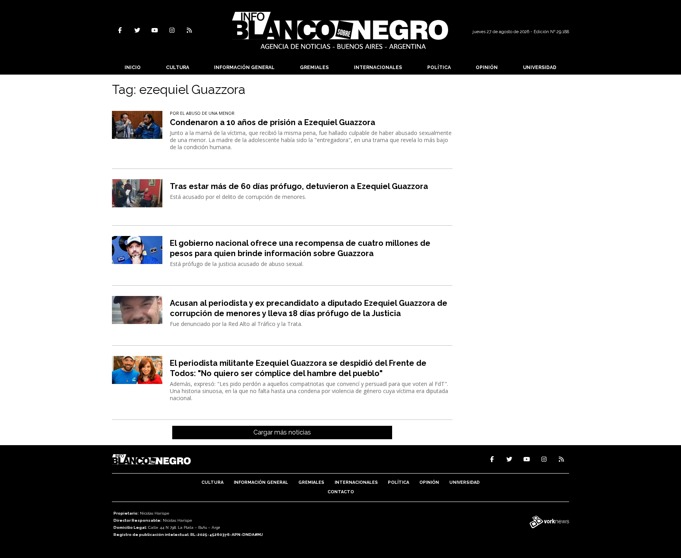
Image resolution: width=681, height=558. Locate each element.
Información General (244, 67)
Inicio (133, 67)
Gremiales (314, 67)
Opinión (487, 67)
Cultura (177, 67)
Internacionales (378, 67)
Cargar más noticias (282, 432)
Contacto (340, 491)
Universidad (539, 67)
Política (439, 67)
